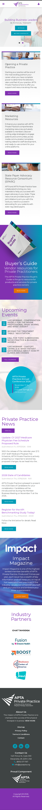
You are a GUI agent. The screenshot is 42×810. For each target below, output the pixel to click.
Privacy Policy (21, 731)
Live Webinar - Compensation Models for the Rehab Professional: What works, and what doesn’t (24, 323)
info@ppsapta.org (22, 765)
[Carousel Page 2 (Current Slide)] (22, 42)
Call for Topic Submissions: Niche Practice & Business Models (23, 340)
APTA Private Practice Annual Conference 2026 (21, 379)
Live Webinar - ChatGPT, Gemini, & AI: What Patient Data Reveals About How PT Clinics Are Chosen (23, 349)
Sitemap (21, 727)
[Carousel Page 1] (19, 42)
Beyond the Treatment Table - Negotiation (21, 332)
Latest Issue (21, 596)
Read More (12, 93)
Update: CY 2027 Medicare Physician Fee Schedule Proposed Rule (17, 440)
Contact (21, 738)
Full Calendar (10, 359)
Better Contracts (21, 33)
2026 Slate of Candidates (16, 475)
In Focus (21, 28)
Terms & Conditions (21, 734)
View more (30, 721)
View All (8, 431)
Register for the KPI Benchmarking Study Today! (18, 511)
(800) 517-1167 (22, 762)
